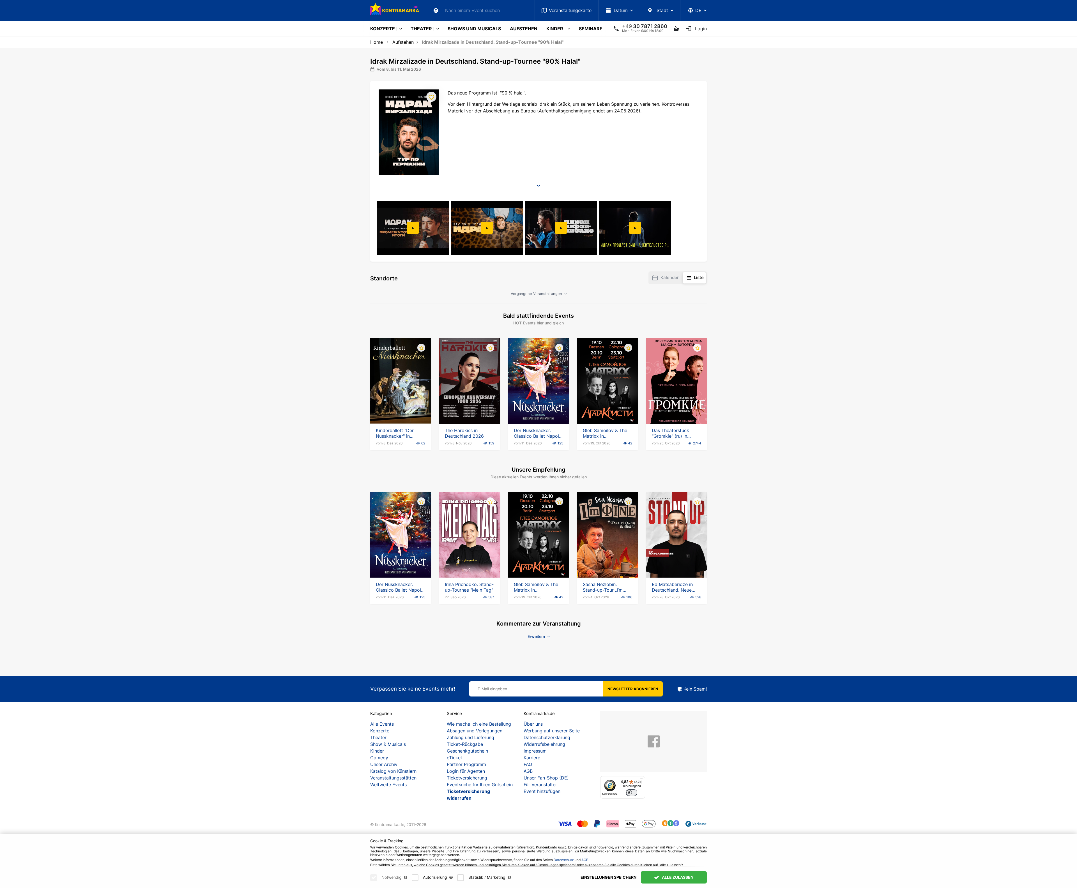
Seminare (590, 28)
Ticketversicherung (467, 778)
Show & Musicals (388, 744)
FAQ (528, 764)
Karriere (532, 757)
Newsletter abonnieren (632, 689)
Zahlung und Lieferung (470, 737)
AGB (528, 771)
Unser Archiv (383, 764)
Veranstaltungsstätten (393, 778)
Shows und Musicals (474, 28)
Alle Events (382, 724)
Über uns (533, 724)
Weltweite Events (388, 784)
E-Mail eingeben (492, 688)
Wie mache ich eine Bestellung (479, 724)
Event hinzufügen (542, 791)
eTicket (454, 757)
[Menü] (641, 779)
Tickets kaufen (401, 407)
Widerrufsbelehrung (544, 744)
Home (376, 42)
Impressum (535, 751)
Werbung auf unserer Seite (552, 731)
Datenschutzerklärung (547, 737)
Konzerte (382, 28)
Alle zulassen (677, 877)
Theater (421, 28)
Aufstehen (523, 28)
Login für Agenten (466, 771)
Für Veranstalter (540, 784)
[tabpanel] (413, 228)
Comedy (379, 757)
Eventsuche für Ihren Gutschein (480, 784)
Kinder (554, 28)
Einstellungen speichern (608, 877)
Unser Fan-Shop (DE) (546, 778)
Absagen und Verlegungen (474, 731)
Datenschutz (564, 860)
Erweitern (537, 636)
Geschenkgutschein (467, 751)
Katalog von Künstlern (393, 771)
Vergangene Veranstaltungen (537, 293)
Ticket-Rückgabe (465, 744)
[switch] (631, 792)
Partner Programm (466, 764)
